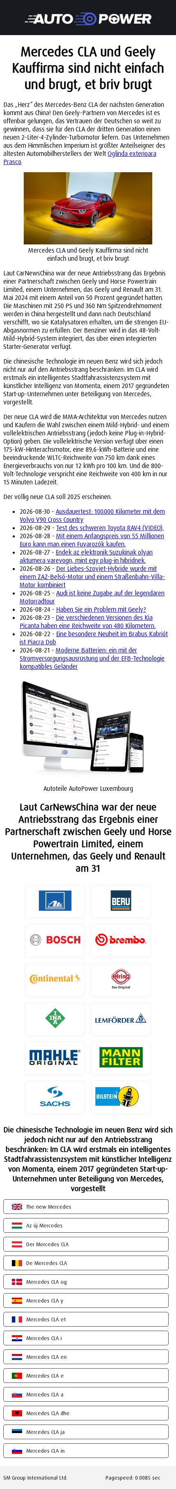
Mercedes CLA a (44, 1394)
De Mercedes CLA (46, 1263)
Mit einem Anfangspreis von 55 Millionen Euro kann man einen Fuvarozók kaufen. (92, 540)
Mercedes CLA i (44, 1338)
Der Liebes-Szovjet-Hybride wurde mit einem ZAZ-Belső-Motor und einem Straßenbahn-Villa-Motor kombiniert (92, 576)
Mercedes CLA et (46, 1319)
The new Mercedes (48, 1206)
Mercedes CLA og (46, 1281)
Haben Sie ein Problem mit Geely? (101, 609)
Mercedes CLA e (45, 1375)
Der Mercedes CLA (47, 1244)
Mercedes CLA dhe (48, 1413)
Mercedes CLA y (44, 1300)
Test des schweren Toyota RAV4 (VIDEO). (110, 528)
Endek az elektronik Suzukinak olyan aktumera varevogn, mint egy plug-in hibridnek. (86, 556)
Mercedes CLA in (45, 1450)
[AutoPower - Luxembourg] (88, 13)
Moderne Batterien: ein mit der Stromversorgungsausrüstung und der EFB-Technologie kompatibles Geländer (92, 658)
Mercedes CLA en (46, 1357)
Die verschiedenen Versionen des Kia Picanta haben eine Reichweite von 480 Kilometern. (88, 621)
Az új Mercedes (44, 1225)
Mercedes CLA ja (45, 1432)
